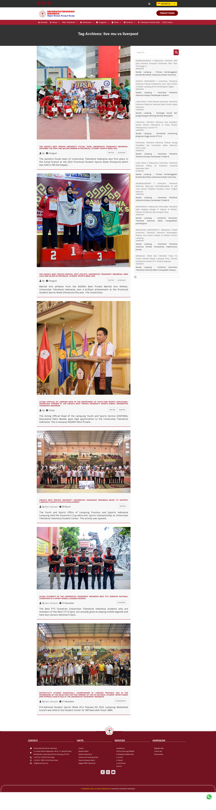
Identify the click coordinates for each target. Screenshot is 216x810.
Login (133, 4)
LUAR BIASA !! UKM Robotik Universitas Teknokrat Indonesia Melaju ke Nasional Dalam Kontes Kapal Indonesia (156, 104)
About (54, 22)
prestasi (121, 152)
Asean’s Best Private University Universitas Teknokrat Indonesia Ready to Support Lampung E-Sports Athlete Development (83, 501)
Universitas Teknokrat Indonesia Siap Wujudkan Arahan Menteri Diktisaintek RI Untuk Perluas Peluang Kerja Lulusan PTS (156, 125)
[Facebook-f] (103, 772)
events (122, 409)
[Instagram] (108, 772)
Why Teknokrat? (68, 22)
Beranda (43, 22)
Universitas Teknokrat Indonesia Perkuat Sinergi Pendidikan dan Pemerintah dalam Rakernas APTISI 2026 (156, 145)
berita (111, 152)
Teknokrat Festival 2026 (150, 22)
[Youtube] (113, 772)
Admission (87, 22)
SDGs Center (167, 22)
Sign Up (143, 4)
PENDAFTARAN (167, 13)
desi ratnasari (51, 506)
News (116, 22)
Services (129, 22)
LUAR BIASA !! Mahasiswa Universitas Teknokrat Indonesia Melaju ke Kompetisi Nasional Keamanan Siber (156, 166)
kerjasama (120, 700)
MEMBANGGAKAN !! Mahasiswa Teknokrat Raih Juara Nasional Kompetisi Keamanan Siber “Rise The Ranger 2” (156, 63)
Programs (103, 22)
